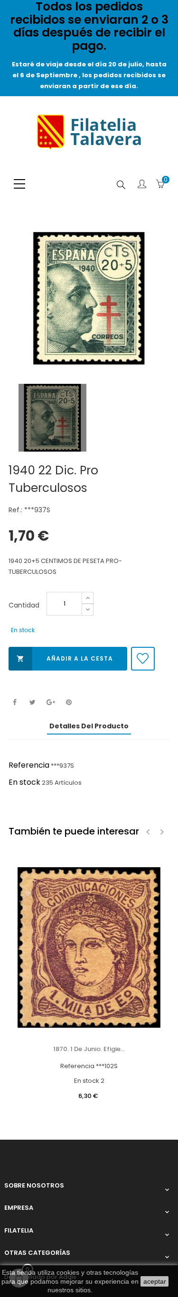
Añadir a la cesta (65, 658)
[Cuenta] (142, 185)
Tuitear (32, 702)
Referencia (29, 765)
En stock (24, 782)
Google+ (50, 702)
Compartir (14, 702)
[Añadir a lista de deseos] (143, 659)
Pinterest (69, 702)
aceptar (154, 1281)
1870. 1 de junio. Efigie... (89, 1048)
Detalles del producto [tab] (89, 726)
